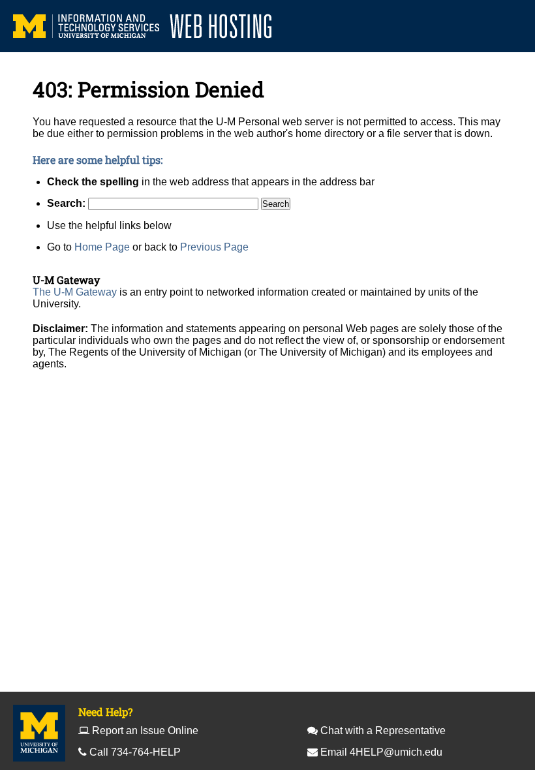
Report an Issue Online (145, 730)
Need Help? (105, 711)
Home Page (102, 247)
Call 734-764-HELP (135, 752)
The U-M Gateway (75, 292)
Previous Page (214, 247)
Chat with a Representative (383, 730)
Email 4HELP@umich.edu (381, 752)
